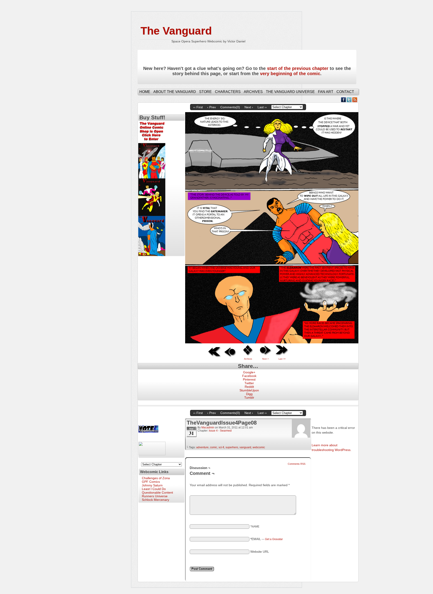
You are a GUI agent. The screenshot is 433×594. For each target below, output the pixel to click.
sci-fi (221, 447)
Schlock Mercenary (155, 500)
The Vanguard (176, 31)
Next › (248, 107)
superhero (232, 447)
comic (213, 447)
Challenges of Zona (156, 478)
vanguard (245, 447)
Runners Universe (155, 496)
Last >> (282, 359)
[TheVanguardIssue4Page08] (271, 342)
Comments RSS (296, 463)
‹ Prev (211, 107)
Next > (265, 359)
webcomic (259, 447)
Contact (345, 92)
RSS (355, 99)
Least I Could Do (154, 489)
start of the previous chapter (297, 68)
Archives (253, 92)
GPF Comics (151, 481)
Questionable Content (157, 492)
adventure (202, 447)
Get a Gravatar (274, 539)
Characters (228, 92)
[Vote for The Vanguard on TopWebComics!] (148, 431)
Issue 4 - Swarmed (220, 430)
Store (205, 92)
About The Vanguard (174, 92)
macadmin (207, 427)
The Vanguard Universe (290, 92)
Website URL (259, 551)
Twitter (349, 99)
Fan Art (325, 92)
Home (144, 92)
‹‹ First (198, 107)
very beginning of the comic (290, 73)
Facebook (343, 99)
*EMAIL (266, 539)
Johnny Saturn (152, 485)
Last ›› (262, 107)
